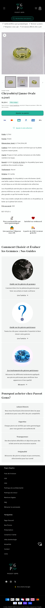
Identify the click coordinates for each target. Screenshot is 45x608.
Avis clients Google (23, 587)
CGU (5, 483)
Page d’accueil (9, 520)
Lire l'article (21, 295)
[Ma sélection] (36, 8)
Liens (6, 554)
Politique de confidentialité (13, 488)
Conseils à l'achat (10, 535)
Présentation (8, 530)
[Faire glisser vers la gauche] (2, 82)
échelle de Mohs (19, 162)
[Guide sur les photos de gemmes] (22, 269)
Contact (7, 549)
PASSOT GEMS (12, 607)
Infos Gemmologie (10, 539)
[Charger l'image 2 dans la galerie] (22, 82)
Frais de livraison (10, 473)
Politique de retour (10, 493)
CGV (5, 478)
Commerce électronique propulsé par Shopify (28, 607)
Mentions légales (10, 497)
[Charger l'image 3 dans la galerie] (34, 82)
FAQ (5, 502)
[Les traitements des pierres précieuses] (22, 356)
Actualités (7, 544)
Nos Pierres (8, 525)
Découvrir (21, 385)
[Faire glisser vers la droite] (42, 82)
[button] (4, 8)
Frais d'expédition (14, 105)
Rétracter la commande (12, 507)
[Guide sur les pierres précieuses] (22, 312)
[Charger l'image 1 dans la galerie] (10, 82)
